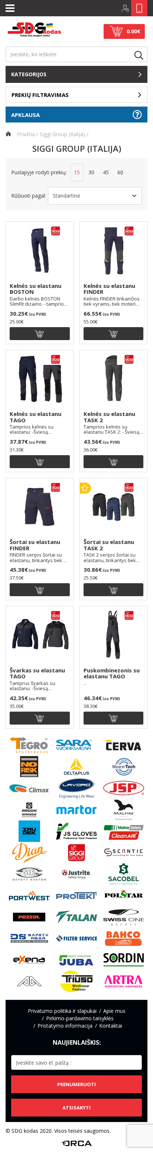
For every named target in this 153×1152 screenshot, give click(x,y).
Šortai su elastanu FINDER (35, 545)
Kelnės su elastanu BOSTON (35, 289)
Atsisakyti (76, 1107)
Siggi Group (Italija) (62, 134)
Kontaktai (110, 1025)
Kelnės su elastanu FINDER (109, 289)
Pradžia (25, 134)
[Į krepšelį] (40, 333)
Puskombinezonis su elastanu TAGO (112, 673)
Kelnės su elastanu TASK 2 (109, 417)
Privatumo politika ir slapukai (62, 1010)
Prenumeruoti (76, 1084)
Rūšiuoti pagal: (28, 195)
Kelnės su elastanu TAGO (35, 417)
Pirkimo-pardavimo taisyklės (80, 1018)
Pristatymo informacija (65, 1025)
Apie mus (114, 1010)
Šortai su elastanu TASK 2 (109, 545)
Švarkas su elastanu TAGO (37, 673)
